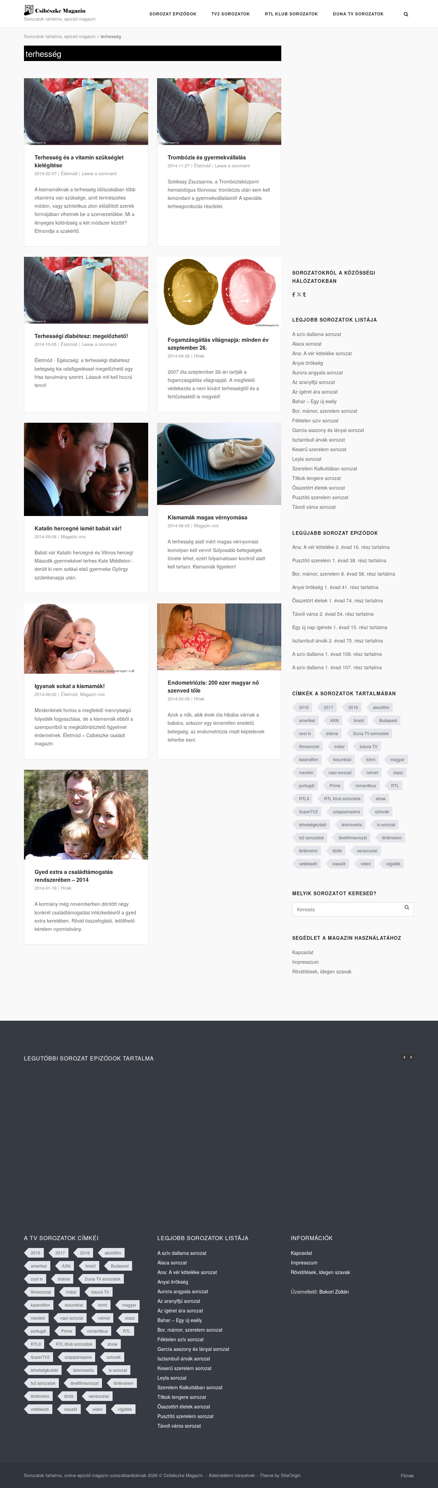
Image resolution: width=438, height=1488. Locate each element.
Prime (335, 785)
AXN (334, 720)
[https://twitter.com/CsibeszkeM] (300, 294)
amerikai (307, 720)
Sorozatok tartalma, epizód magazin (59, 36)
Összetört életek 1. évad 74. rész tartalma (337, 600)
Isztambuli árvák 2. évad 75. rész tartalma (337, 640)
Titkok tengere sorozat (316, 478)
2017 (328, 707)
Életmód (69, 173)
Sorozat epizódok (173, 14)
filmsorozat (309, 746)
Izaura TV (368, 746)
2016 (304, 707)
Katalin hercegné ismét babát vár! (78, 528)
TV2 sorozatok (230, 14)
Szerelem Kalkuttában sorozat (324, 468)
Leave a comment (99, 173)
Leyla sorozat (306, 458)
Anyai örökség (307, 362)
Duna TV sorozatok (358, 14)
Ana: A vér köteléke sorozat (322, 353)
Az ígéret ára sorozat (315, 391)
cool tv (305, 733)
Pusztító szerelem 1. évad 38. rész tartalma (339, 560)
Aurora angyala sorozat (317, 372)
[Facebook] (294, 294)
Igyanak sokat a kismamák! (70, 686)
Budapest (388, 720)
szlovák (382, 811)
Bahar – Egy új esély (314, 401)
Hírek (199, 355)
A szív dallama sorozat (316, 334)
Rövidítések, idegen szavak (321, 971)
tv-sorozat (386, 824)
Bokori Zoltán (334, 1291)
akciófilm (381, 707)
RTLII (304, 798)
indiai (339, 746)
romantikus (366, 785)
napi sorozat (339, 772)
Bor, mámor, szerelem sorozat (324, 410)
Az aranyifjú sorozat (313, 382)
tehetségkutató (312, 824)
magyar (397, 759)
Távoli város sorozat (314, 506)
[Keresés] (407, 907)
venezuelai (367, 850)
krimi (370, 759)
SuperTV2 (308, 811)
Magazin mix (73, 536)
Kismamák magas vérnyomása (207, 517)
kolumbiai (342, 759)
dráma (332, 733)
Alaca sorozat (307, 343)
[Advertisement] (343, 148)
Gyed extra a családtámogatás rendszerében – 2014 (74, 876)
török (337, 850)
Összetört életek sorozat (318, 487)
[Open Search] (406, 14)
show (381, 798)
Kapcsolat (302, 952)
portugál (306, 785)
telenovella (352, 824)
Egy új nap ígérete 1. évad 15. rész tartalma (339, 627)
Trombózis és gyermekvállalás (207, 157)
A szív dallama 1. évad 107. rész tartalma (337, 667)
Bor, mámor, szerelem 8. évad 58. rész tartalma (343, 573)
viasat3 (339, 863)
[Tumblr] (304, 294)
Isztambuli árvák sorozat (318, 439)
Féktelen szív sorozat (315, 420)
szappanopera (346, 811)
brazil (359, 720)
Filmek (407, 1475)
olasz (398, 772)
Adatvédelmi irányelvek (232, 1475)
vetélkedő (308, 863)
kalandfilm (308, 759)
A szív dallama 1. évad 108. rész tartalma (337, 653)
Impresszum (305, 961)
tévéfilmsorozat (353, 837)
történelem (392, 837)
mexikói (306, 772)
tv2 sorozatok (311, 837)
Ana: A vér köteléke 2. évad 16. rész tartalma (341, 546)
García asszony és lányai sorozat (328, 430)
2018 (353, 707)
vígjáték (393, 863)
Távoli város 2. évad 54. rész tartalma (333, 613)
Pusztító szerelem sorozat (320, 497)
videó (366, 863)
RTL (395, 785)
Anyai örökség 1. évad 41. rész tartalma (335, 587)
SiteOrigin (290, 1475)
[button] (411, 1057)
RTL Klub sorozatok (291, 14)
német (372, 772)
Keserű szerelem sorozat (319, 449)
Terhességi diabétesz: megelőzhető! (81, 336)
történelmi (308, 850)
